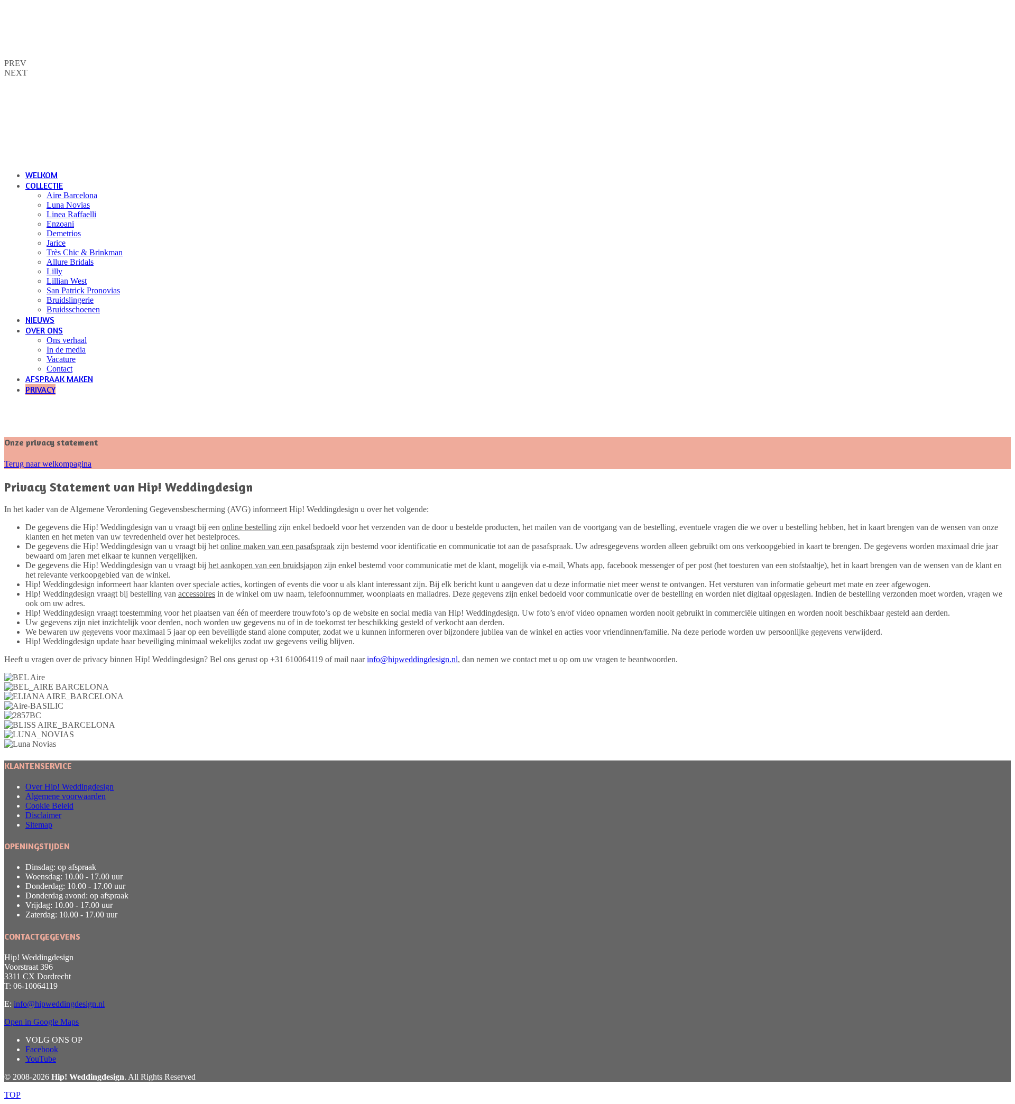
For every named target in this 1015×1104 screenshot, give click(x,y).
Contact (59, 368)
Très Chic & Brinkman (85, 252)
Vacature (61, 359)
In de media (66, 349)
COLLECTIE (44, 185)
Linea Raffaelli (71, 214)
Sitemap (38, 824)
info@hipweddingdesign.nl (412, 659)
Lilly (54, 271)
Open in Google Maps (41, 1021)
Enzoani (60, 223)
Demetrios (64, 233)
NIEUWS (39, 319)
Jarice (56, 242)
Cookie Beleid (49, 805)
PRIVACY (40, 389)
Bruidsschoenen (73, 309)
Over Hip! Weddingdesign (69, 786)
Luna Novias (68, 204)
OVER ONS (44, 330)
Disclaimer (43, 815)
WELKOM (41, 175)
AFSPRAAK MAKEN (59, 379)
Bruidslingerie (70, 299)
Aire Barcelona (72, 195)
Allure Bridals (70, 261)
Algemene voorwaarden (65, 796)
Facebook (41, 1049)
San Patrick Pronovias (83, 290)
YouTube (40, 1058)
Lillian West (67, 280)
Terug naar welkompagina (47, 463)
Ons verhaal (67, 340)
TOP (12, 1094)
